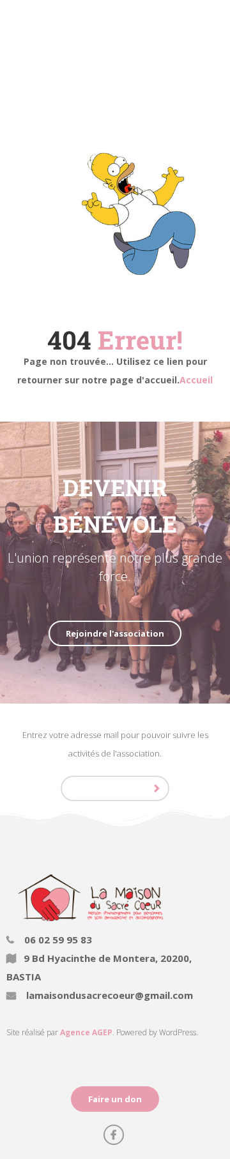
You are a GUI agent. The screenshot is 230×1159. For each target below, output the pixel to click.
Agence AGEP (86, 1032)
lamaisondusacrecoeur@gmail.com (108, 995)
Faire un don (115, 1099)
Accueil (196, 380)
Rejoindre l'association (115, 633)
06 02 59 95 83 (57, 939)
